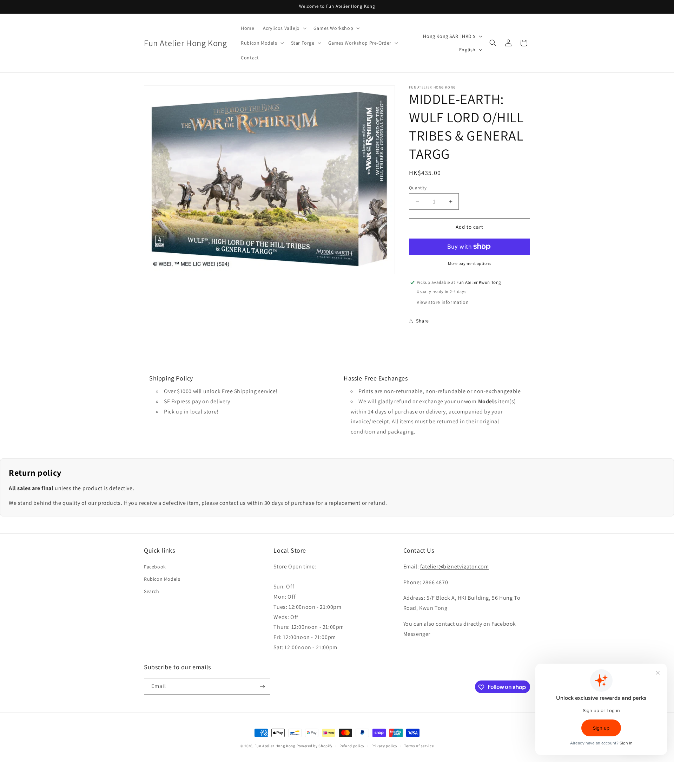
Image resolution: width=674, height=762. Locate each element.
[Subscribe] (262, 686)
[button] (284, 28)
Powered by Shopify (315, 745)
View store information (443, 302)
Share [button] (422, 321)
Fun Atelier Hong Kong (275, 745)
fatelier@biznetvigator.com (454, 566)
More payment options (469, 263)
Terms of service (419, 745)
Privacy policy (384, 745)
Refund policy (351, 745)
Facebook (155, 566)
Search (151, 591)
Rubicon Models (162, 578)
